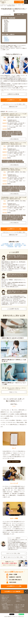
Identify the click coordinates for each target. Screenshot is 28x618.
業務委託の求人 (5, 598)
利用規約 (17, 610)
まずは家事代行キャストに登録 (14, 99)
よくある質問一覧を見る (13, 308)
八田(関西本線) (9, 245)
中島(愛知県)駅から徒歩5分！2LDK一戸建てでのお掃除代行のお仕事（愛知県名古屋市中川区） (13, 198)
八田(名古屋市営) (18, 245)
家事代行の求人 (5, 606)
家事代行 (6, 38)
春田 (16, 246)
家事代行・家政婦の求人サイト (4, 0)
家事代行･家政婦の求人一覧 (7, 604)
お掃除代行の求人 (6, 607)
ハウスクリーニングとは (20, 599)
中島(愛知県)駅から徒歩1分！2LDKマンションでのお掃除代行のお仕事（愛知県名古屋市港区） (13, 169)
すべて (5, 36)
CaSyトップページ (5, 595)
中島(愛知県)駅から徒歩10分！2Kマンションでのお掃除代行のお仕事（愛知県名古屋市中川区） (13, 114)
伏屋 (19, 246)
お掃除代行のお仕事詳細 (13, 94)
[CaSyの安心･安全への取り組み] (14, 563)
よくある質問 (4, 603)
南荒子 (2, 245)
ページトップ (25, 591)
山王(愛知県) (5, 243)
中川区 (5, 5)
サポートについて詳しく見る (13, 553)
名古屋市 (1, 5)
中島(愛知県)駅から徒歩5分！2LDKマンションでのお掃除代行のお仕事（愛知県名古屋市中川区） (13, 143)
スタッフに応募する (19, 1)
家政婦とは (18, 601)
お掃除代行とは (19, 597)
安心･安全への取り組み (20, 604)
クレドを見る (15, 461)
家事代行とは (18, 595)
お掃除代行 (6, 39)
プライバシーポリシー (20, 609)
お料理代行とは (19, 598)
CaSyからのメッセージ (6, 600)
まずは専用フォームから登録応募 (12, 591)
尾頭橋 (11, 243)
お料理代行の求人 (6, 608)
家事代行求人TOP (13, 106)
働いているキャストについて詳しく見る (13, 557)
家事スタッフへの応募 (20, 606)
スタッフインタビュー (6, 601)
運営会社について (19, 607)
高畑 (25, 245)
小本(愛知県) (18, 243)
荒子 (23, 243)
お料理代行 (6, 40)
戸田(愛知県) (10, 246)
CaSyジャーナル (13, 392)
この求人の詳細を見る (14, 139)
